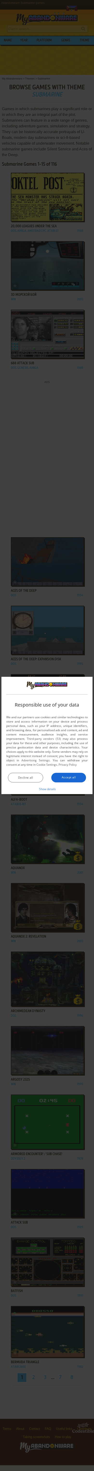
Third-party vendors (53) (44, 739)
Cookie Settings (46, 765)
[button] (47, 789)
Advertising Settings (35, 760)
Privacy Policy (68, 765)
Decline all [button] (25, 777)
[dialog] (47, 735)
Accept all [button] (69, 777)
